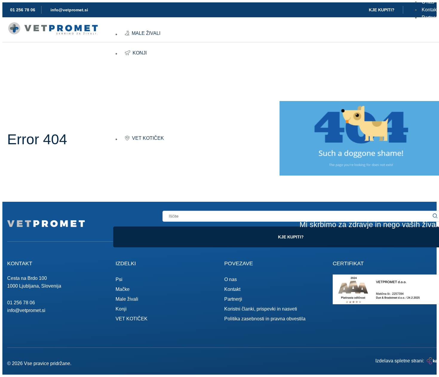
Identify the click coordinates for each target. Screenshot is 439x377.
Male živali (127, 299)
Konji (121, 308)
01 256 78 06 (21, 302)
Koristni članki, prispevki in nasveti (260, 308)
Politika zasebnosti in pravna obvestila (265, 318)
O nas (230, 279)
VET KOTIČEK (132, 318)
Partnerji (233, 299)
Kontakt (232, 289)
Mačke (123, 289)
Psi (119, 279)
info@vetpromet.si (26, 310)
